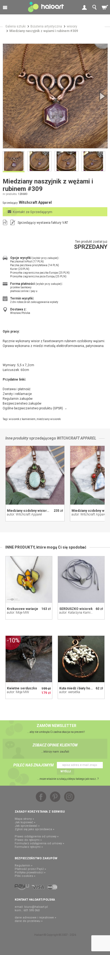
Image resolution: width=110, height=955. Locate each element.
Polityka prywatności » (30, 872)
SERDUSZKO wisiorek (76, 609)
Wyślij (65, 771)
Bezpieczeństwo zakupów (22, 403)
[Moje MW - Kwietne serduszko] (29, 659)
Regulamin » (23, 865)
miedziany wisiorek (49, 419)
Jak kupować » (25, 822)
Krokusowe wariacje (22, 609)
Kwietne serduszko (22, 688)
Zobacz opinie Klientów (55, 745)
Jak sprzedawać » (27, 826)
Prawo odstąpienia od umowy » (36, 836)
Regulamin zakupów (18, 399)
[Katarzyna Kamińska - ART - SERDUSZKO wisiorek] (81, 579)
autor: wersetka (69, 692)
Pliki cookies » (25, 876)
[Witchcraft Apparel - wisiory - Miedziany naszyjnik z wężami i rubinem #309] (55, 96)
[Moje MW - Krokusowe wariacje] (29, 579)
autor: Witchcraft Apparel (24, 514)
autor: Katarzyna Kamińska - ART (82, 612)
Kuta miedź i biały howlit (77, 688)
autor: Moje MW (18, 612)
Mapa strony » (24, 819)
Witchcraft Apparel (76, 438)
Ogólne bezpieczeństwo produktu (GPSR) (33, 408)
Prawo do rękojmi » (28, 840)
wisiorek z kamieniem (22, 419)
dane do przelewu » (28, 921)
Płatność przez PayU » (30, 869)
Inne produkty (16, 438)
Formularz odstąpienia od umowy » (39, 843)
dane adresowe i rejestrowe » (35, 917)
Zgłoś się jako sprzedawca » (34, 829)
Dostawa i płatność (16, 389)
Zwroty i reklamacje (17, 394)
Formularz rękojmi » (29, 847)
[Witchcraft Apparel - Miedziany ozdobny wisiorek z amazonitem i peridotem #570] (35, 475)
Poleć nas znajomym (33, 765)
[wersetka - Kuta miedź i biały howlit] (81, 659)
